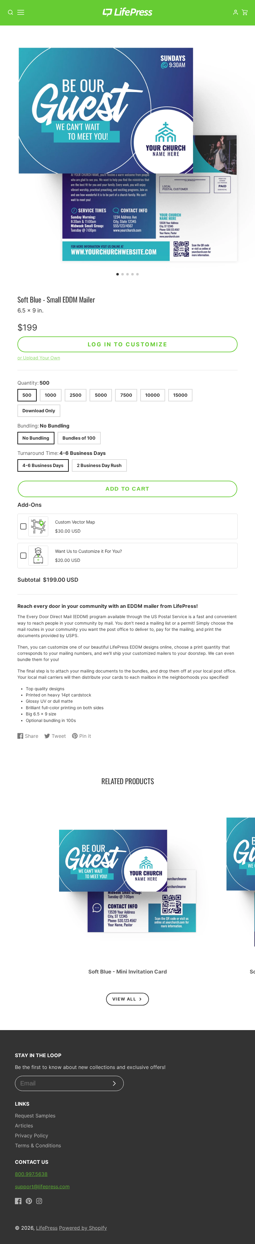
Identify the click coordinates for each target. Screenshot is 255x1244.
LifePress (47, 1228)
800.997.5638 (31, 1174)
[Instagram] (39, 1201)
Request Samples (35, 1115)
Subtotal (28, 580)
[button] (117, 274)
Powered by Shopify (83, 1228)
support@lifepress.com (42, 1186)
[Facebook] (18, 1201)
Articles (24, 1125)
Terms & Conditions (38, 1145)
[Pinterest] (29, 1201)
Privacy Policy (31, 1135)
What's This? (38, 532)
